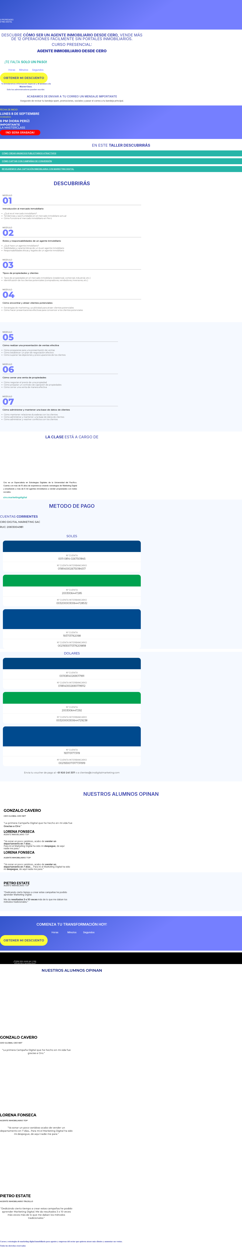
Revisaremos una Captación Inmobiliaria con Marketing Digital (38, 169)
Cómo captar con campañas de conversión (27, 161)
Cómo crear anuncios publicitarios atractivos (29, 153)
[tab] (121, 154)
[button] (24, 78)
